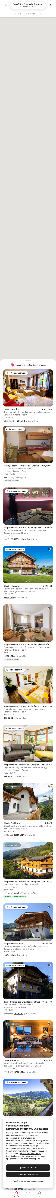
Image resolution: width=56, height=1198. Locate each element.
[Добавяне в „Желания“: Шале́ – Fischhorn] (49, 786)
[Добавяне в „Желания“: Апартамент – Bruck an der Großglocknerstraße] (49, 491)
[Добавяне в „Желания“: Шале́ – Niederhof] (49, 549)
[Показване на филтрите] (50, 5)
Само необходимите (28, 1174)
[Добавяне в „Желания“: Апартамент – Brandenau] (49, 1082)
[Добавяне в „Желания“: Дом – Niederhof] (49, 1024)
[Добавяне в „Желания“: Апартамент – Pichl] (49, 907)
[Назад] (5, 5)
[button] (19, 421)
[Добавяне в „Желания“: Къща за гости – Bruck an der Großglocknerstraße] (49, 429)
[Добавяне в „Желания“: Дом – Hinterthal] (49, 373)
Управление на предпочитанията (28, 1181)
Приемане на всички (28, 1167)
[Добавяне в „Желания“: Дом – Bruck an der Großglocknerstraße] (49, 965)
